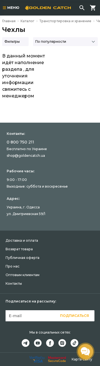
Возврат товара (19, 249)
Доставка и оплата (22, 240)
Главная (9, 21)
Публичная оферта (22, 258)
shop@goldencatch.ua (26, 155)
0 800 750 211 (20, 142)
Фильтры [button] (12, 41)
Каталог (27, 21)
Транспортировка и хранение (65, 21)
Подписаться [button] (74, 316)
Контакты (14, 283)
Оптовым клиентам (22, 275)
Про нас (12, 266)
